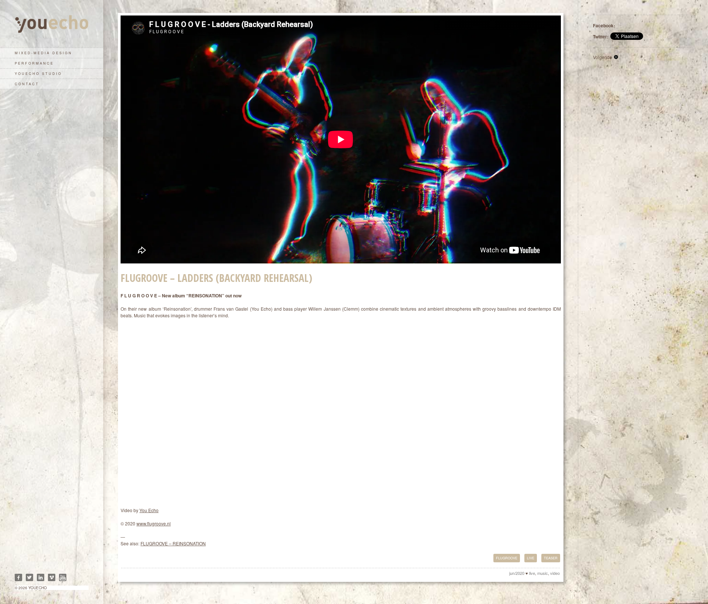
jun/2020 (516, 573)
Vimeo (51, 577)
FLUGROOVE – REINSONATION (173, 543)
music (542, 573)
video (555, 573)
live (530, 558)
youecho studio (38, 73)
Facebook (18, 577)
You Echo (149, 510)
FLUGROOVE (506, 558)
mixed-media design (43, 53)
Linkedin (40, 577)
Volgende (602, 57)
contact (27, 84)
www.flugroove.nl (153, 523)
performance (34, 63)
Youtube (62, 577)
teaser (551, 558)
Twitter (29, 577)
